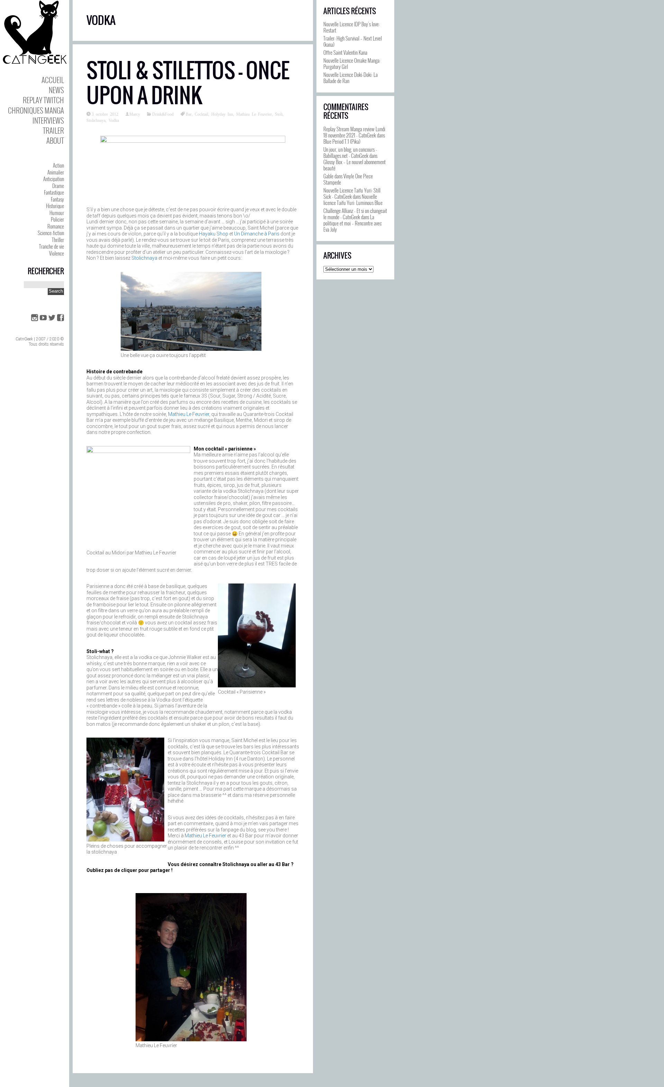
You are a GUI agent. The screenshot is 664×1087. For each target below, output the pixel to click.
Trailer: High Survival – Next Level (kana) (352, 41)
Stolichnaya (95, 120)
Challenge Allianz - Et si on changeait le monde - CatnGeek (355, 214)
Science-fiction (51, 233)
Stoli (279, 114)
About (55, 140)
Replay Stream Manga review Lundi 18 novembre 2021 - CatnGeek (354, 132)
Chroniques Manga (36, 110)
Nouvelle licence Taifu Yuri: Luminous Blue (352, 199)
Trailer (53, 130)
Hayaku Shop (213, 234)
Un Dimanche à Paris (256, 234)
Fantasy (57, 199)
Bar (189, 114)
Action (58, 165)
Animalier (55, 172)
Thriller (58, 239)
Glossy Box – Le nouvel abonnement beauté (354, 165)
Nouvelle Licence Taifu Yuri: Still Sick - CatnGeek (351, 193)
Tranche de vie (51, 246)
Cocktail (201, 114)
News (56, 89)
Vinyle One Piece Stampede (348, 179)
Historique (55, 206)
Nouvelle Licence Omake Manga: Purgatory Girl (351, 63)
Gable (328, 176)
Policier (57, 219)
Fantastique (54, 192)
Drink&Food (163, 114)
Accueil (53, 79)
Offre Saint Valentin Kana (345, 52)
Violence (56, 253)
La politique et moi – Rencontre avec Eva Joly (352, 223)
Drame (58, 185)
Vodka (114, 120)
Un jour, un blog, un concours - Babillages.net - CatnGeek (350, 152)
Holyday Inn (222, 114)
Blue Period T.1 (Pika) (341, 141)
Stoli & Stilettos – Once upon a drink (187, 83)
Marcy (134, 114)
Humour (56, 212)
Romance (55, 226)
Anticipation (53, 178)
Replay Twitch (43, 100)
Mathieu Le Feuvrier (254, 114)
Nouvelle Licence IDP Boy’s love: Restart (351, 27)
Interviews (48, 120)
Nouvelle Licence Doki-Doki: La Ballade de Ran (350, 77)
